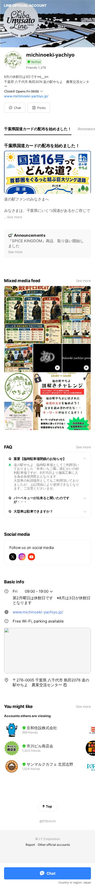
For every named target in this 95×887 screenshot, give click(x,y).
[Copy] (65, 685)
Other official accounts (54, 845)
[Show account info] (34, 62)
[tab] (37, 129)
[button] (38, 108)
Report (30, 845)
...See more (13, 217)
